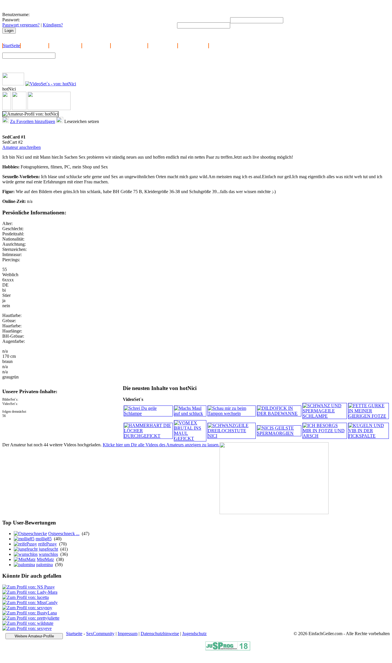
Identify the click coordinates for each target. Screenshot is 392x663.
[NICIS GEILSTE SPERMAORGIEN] (279, 433)
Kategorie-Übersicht (129, 45)
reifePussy (47, 543)
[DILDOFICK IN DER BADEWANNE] (279, 413)
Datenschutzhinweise (160, 633)
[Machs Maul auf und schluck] (190, 413)
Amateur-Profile (162, 45)
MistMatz (45, 559)
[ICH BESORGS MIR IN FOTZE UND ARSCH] (324, 435)
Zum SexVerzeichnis (78, 65)
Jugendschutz (194, 633)
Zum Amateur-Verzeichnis (82, 60)
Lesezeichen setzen (81, 121)
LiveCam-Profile (193, 45)
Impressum (127, 633)
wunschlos (48, 554)
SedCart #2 (12, 142)
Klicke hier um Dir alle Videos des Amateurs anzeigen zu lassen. (161, 444)
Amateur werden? (65, 45)
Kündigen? (53, 24)
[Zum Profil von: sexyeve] (27, 628)
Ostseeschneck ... (63, 533)
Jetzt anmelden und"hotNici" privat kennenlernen (29, 129)
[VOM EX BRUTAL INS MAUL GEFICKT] (190, 438)
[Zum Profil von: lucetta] (25, 597)
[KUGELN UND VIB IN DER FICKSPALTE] (368, 435)
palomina (44, 564)
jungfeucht (48, 549)
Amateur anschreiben (21, 147)
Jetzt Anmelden (34, 45)
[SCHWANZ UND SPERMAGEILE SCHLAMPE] (324, 416)
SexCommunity (100, 633)
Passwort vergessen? (21, 24)
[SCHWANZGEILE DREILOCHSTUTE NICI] (231, 435)
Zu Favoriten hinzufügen (32, 121)
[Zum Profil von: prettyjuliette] (30, 618)
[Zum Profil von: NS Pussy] (28, 587)
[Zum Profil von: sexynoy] (27, 607)
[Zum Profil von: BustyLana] (29, 612)
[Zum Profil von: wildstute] (27, 623)
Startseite (74, 633)
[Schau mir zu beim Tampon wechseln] (231, 413)
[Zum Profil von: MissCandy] (30, 602)
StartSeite (11, 45)
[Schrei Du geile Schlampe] (148, 413)
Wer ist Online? (96, 45)
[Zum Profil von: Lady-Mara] (29, 592)
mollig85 (44, 538)
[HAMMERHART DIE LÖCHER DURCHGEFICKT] (148, 435)
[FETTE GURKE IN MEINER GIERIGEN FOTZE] (368, 416)
